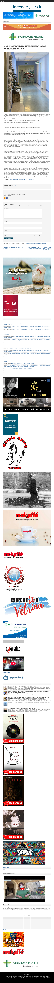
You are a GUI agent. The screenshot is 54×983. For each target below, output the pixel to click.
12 (47, 921)
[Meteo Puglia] (6, 869)
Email (5, 226)
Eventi (4, 684)
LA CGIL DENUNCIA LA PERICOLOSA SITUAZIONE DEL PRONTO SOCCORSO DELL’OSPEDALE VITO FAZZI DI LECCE (25, 47)
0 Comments (17, 49)
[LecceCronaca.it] (27, 11)
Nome (6, 221)
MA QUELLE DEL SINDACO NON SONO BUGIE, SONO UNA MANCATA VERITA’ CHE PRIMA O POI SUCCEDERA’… (39, 248)
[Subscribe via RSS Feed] (4, 198)
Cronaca (11, 179)
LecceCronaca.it (27, 974)
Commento (7, 208)
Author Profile (15, 185)
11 (40, 921)
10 (33, 921)
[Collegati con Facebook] (7, 198)
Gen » (6, 929)
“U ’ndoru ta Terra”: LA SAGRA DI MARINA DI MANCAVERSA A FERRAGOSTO (22, 708)
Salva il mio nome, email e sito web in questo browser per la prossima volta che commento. (25, 235)
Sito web (6, 230)
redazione (5, 49)
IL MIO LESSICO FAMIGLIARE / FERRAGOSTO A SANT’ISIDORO (20, 342)
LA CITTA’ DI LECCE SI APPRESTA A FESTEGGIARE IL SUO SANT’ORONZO (22, 686)
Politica (15, 179)
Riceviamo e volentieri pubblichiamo (25, 179)
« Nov (4, 929)
